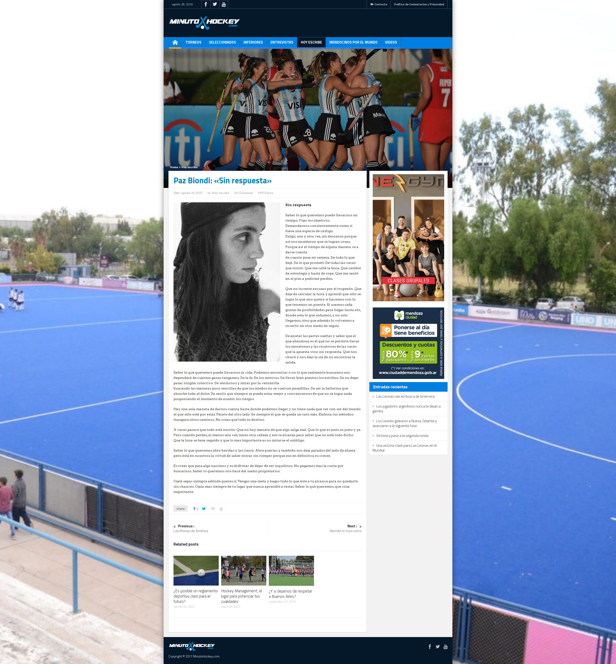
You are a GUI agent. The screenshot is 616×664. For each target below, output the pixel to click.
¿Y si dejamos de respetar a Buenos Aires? (290, 594)
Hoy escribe (311, 42)
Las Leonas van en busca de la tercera (405, 396)
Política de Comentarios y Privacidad (419, 4)
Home (174, 167)
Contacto (380, 4)
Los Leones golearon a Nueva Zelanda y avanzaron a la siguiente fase (404, 423)
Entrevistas (281, 42)
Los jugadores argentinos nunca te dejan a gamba (406, 408)
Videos (391, 42)
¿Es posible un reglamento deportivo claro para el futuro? (195, 596)
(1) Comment (243, 193)
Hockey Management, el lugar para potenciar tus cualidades (241, 596)
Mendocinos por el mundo (353, 42)
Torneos (193, 42)
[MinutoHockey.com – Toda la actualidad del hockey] (204, 23)
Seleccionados (222, 42)
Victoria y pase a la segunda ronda (402, 435)
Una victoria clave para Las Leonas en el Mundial (404, 448)
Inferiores (253, 42)
